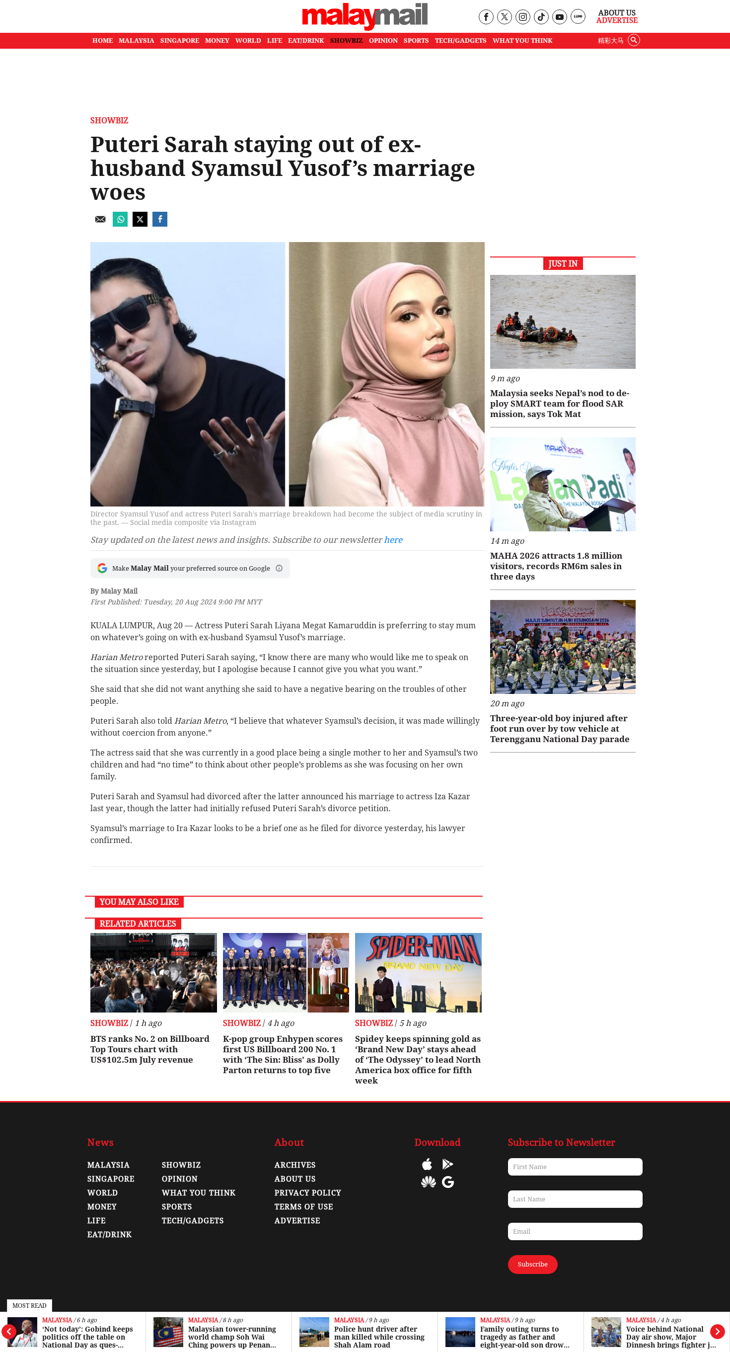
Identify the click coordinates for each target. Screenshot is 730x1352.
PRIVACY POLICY (308, 1192)
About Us (617, 12)
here (393, 540)
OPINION (383, 40)
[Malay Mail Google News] (448, 1189)
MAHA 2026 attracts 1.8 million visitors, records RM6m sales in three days (556, 566)
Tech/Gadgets (193, 1220)
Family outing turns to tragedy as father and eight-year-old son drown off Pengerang (524, 1337)
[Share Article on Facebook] (159, 224)
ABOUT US (295, 1179)
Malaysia (57, 1320)
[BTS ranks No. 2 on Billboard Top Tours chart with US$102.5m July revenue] (153, 973)
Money (102, 1206)
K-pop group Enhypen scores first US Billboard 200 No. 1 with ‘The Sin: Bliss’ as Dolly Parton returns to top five (283, 1054)
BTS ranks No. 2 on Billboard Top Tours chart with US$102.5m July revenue (150, 1049)
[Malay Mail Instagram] (522, 17)
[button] (279, 568)
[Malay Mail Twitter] (504, 17)
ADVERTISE (297, 1220)
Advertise (617, 20)
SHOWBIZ (346, 40)
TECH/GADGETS (461, 40)
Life (96, 1220)
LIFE (274, 40)
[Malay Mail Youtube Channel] (559, 17)
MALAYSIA (136, 40)
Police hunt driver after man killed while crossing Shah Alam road (379, 1337)
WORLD (248, 40)
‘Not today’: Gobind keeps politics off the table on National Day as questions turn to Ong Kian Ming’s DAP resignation (87, 1337)
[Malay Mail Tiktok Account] (541, 17)
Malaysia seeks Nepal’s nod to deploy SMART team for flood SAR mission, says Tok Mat (559, 403)
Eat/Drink (109, 1234)
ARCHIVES (295, 1165)
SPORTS (416, 40)
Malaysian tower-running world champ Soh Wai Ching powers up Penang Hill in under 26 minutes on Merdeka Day (232, 1337)
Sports (177, 1206)
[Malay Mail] (365, 28)
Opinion (180, 1179)
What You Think (523, 40)
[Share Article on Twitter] (140, 224)
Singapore (111, 1179)
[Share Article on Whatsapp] (120, 224)
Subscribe (533, 1264)
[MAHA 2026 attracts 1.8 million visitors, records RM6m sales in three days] (563, 484)
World (102, 1192)
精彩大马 (611, 40)
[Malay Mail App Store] (427, 1171)
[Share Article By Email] (100, 224)
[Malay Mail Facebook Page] (486, 17)
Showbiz (109, 120)
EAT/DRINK (306, 40)
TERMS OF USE (304, 1206)
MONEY (217, 40)
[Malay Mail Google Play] (448, 1171)
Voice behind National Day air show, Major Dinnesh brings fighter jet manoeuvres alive (671, 1337)
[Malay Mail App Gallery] (428, 1189)
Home (102, 40)
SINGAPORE (179, 40)
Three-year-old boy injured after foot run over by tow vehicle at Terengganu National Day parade (560, 728)
